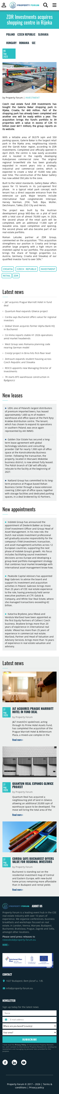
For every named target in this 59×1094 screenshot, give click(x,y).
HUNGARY (11, 43)
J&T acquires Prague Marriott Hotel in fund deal (32, 710)
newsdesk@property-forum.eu (19, 939)
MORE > (5, 944)
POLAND (10, 35)
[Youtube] (23, 1062)
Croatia (8, 269)
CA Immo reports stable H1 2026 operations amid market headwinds (28, 336)
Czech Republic (27, 269)
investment (48, 269)
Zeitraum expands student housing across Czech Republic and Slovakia (27, 360)
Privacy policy (36, 1087)
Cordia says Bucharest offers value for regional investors (33, 860)
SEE (33, 43)
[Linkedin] (14, 1062)
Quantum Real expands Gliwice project (26, 311)
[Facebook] (5, 1062)
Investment (32, 97)
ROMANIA (24, 43)
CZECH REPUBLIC (26, 35)
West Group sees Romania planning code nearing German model (27, 346)
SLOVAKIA (43, 35)
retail (6, 275)
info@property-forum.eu (19, 988)
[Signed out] (4, 6)
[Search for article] (45, 5)
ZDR (16, 275)
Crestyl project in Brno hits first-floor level (28, 353)
